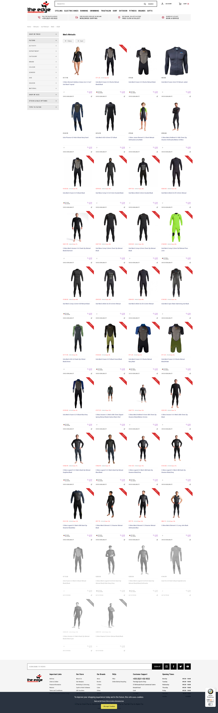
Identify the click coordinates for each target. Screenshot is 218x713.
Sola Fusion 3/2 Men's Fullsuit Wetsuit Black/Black (74, 582)
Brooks (99, 681)
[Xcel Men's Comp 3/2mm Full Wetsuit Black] (77, 283)
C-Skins (99, 684)
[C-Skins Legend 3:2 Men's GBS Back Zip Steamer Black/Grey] (176, 449)
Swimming (94, 11)
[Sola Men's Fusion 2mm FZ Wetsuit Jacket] (176, 61)
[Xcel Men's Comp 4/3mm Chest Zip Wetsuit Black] (143, 227)
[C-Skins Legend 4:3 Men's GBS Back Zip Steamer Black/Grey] (143, 449)
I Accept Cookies (109, 706)
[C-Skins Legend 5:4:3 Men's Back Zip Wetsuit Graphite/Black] (77, 449)
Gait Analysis (80, 681)
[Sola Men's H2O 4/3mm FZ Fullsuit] (110, 116)
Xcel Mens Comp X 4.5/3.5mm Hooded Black (109, 193)
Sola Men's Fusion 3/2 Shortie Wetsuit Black (142, 82)
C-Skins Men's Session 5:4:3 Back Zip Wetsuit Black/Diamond (77, 249)
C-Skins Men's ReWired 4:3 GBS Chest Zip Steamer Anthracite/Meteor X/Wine (174, 139)
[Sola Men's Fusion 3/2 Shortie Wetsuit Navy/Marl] (143, 338)
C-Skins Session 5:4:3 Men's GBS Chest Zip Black (174, 416)
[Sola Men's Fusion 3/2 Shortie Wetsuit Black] (143, 61)
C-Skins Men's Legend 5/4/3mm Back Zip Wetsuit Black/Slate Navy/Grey (108, 582)
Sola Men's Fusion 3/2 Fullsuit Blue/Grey (75, 414)
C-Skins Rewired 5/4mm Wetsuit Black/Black (109, 636)
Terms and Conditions (56, 690)
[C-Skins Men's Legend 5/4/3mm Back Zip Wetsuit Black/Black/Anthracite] (143, 560)
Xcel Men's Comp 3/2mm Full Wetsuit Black (76, 304)
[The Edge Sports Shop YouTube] (188, 666)
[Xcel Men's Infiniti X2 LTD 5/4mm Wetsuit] (176, 172)
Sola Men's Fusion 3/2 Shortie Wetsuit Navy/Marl (140, 360)
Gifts (149, 11)
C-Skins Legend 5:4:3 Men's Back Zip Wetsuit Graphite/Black (76, 471)
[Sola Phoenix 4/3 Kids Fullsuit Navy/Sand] (77, 116)
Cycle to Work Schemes (83, 687)
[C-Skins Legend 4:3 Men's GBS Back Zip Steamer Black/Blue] (77, 504)
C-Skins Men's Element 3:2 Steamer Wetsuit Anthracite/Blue (142, 527)
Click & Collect (54, 681)
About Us (79, 679)
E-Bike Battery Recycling (119, 681)
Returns (52, 687)
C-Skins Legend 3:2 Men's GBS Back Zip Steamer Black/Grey (173, 471)
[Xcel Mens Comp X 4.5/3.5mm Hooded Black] (110, 172)
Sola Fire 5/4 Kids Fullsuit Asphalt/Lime (173, 581)
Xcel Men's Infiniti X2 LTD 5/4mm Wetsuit (173, 193)
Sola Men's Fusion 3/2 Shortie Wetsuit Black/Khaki (173, 360)
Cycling (59, 11)
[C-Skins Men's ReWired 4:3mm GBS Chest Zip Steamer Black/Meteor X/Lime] (143, 393)
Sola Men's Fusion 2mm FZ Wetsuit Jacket (174, 82)
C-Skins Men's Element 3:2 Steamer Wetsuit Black (109, 527)
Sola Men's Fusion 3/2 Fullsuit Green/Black (109, 359)
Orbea (98, 690)
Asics (98, 679)
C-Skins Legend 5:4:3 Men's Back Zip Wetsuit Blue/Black (109, 471)
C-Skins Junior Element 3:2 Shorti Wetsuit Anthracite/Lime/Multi (141, 139)
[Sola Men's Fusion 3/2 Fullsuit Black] (77, 172)
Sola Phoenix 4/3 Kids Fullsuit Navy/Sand (75, 137)
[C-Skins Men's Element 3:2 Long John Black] (176, 504)
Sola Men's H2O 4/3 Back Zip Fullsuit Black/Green (74, 360)
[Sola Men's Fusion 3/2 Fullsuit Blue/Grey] (77, 393)
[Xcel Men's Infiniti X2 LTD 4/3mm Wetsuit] (110, 283)
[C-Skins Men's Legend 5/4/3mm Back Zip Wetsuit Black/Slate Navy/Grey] (110, 560)
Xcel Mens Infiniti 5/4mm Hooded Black (141, 193)
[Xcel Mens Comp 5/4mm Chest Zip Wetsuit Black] (110, 227)
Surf (115, 11)
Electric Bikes (71, 11)
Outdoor (123, 11)
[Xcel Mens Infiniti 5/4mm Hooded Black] (143, 172)
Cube (98, 687)
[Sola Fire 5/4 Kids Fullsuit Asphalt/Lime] (176, 560)
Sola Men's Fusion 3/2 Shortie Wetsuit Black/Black (107, 83)
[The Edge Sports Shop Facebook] (174, 666)
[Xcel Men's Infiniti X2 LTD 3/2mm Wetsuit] (143, 283)
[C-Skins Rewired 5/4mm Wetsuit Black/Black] (110, 615)
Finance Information (55, 684)
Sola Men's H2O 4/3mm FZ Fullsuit (106, 137)
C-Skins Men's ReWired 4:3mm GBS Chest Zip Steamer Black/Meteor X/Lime (142, 416)
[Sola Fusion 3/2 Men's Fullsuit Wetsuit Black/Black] (77, 560)
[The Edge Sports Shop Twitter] (181, 666)
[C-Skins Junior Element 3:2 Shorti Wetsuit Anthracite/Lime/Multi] (143, 116)
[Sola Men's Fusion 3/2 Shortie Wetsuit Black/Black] (110, 61)
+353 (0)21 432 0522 (141, 679)
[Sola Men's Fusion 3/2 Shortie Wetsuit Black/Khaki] (176, 338)
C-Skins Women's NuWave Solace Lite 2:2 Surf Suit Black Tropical (77, 83)
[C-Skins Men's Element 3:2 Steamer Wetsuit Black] (110, 504)
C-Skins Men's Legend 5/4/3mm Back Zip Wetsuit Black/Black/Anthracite (141, 582)
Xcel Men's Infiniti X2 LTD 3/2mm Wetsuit (141, 304)
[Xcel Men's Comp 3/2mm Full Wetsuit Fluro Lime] (176, 227)
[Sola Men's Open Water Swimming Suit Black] (176, 283)
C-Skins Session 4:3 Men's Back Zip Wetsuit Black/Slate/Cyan (76, 637)
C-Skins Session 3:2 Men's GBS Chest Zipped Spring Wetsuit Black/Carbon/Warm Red (109, 416)
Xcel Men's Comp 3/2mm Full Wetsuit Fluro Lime (174, 249)
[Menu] (214, 688)
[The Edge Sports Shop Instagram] (167, 666)
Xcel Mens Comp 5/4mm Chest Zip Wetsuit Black (109, 249)
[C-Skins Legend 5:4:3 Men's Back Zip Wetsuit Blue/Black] (110, 449)
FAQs (113, 679)
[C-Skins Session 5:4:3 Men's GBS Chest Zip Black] (176, 393)
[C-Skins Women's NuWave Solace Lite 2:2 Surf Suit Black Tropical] (77, 61)
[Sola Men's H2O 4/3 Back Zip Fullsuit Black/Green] (77, 338)
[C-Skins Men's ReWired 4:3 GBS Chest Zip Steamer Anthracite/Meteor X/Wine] (176, 116)
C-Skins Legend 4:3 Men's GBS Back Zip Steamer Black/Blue (75, 527)
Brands (141, 11)
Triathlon (106, 11)
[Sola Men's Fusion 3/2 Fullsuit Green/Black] (110, 338)
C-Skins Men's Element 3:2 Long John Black (174, 525)
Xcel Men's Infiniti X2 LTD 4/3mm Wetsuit (108, 304)
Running (84, 11)
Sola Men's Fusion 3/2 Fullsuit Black (74, 193)
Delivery (52, 679)
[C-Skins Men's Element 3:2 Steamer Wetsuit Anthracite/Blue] (143, 504)
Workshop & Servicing (82, 684)
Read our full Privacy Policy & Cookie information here (109, 701)
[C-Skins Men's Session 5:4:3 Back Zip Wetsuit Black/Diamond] (77, 227)
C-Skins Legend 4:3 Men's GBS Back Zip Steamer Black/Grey (141, 471)
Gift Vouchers (80, 690)
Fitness (133, 11)
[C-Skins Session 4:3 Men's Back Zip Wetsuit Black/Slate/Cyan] (77, 615)
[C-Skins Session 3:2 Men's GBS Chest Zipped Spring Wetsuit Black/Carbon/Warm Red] (110, 393)
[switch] (210, 704)
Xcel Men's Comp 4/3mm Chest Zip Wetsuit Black (142, 249)
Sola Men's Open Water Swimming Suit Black (175, 304)
